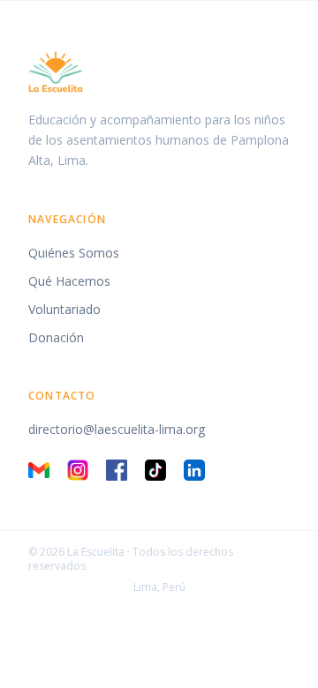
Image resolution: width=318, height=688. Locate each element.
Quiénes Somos (73, 252)
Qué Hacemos (69, 281)
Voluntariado (64, 309)
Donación (56, 337)
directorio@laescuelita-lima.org (116, 429)
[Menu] (284, 35)
